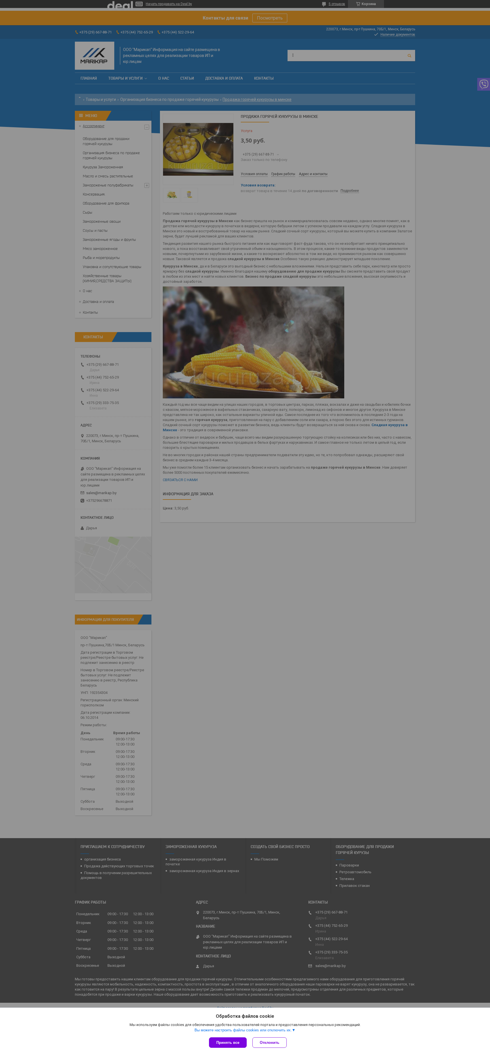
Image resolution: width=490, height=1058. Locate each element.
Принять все (227, 1042)
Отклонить (269, 1042)
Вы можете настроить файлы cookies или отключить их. (243, 1030)
